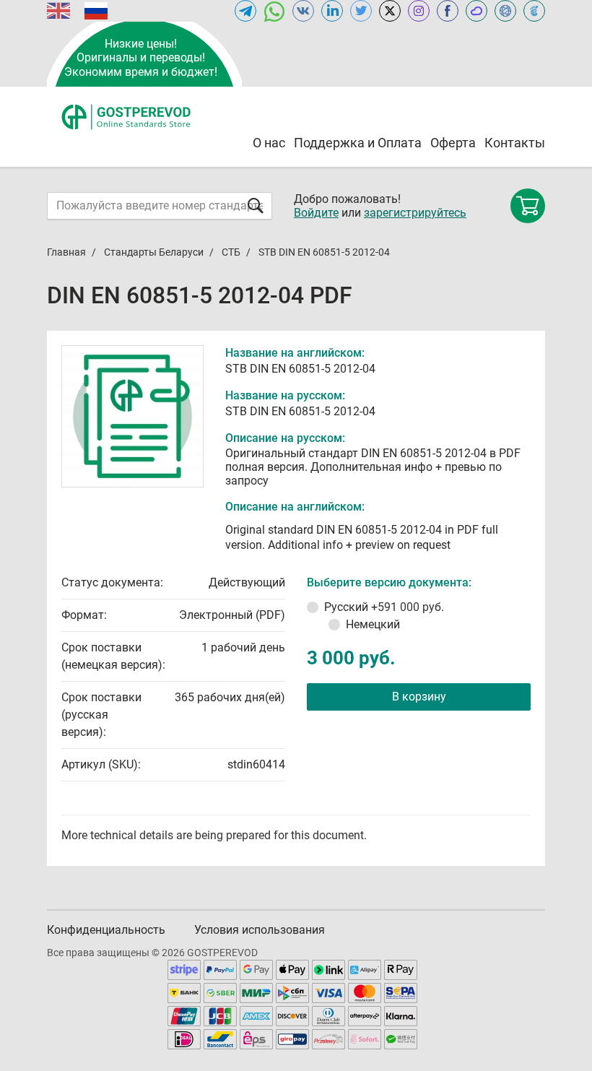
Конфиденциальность (106, 930)
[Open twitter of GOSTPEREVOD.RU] (361, 11)
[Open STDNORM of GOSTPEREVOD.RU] (476, 11)
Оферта (453, 142)
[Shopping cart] (527, 205)
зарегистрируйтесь (415, 213)
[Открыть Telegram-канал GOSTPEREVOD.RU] (245, 11)
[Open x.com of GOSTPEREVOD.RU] (390, 11)
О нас (269, 142)
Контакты (514, 142)
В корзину (419, 696)
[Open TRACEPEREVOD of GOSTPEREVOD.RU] (534, 11)
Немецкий (373, 624)
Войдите (316, 213)
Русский (384, 607)
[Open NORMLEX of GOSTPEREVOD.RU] (505, 11)
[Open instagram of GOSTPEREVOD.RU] (419, 11)
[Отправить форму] (256, 205)
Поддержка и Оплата (358, 142)
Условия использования (259, 930)
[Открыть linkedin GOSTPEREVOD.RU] (332, 11)
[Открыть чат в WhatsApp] (274, 11)
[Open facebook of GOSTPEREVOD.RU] (447, 11)
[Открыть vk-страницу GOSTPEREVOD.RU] (303, 11)
